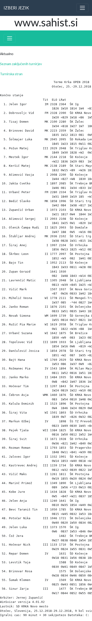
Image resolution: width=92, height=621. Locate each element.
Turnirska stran (11, 74)
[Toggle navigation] (82, 8)
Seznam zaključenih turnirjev (21, 64)
